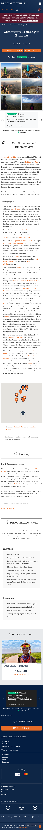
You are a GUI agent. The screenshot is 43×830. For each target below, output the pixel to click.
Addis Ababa (17, 209)
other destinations (30, 21)
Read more (6, 508)
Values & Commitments (11, 746)
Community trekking (8, 157)
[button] (39, 661)
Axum (7, 316)
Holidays (5, 25)
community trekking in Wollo (13, 243)
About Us (6, 741)
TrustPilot (6, 744)
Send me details (32, 50)
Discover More (21, 674)
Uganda (5, 757)
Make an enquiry (21, 728)
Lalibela (28, 162)
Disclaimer (22, 819)
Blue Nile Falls (24, 237)
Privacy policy (23, 827)
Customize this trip (12, 50)
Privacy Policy (37, 817)
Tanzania (5, 762)
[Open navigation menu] (40, 3)
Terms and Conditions (25, 817)
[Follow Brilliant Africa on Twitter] (35, 808)
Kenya (4, 759)
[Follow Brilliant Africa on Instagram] (21, 808)
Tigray (37, 162)
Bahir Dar (25, 230)
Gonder (19, 267)
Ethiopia (5, 754)
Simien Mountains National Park (25, 281)
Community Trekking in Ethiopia (21, 25)
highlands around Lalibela (23, 241)
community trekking (15, 337)
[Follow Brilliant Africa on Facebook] (8, 808)
